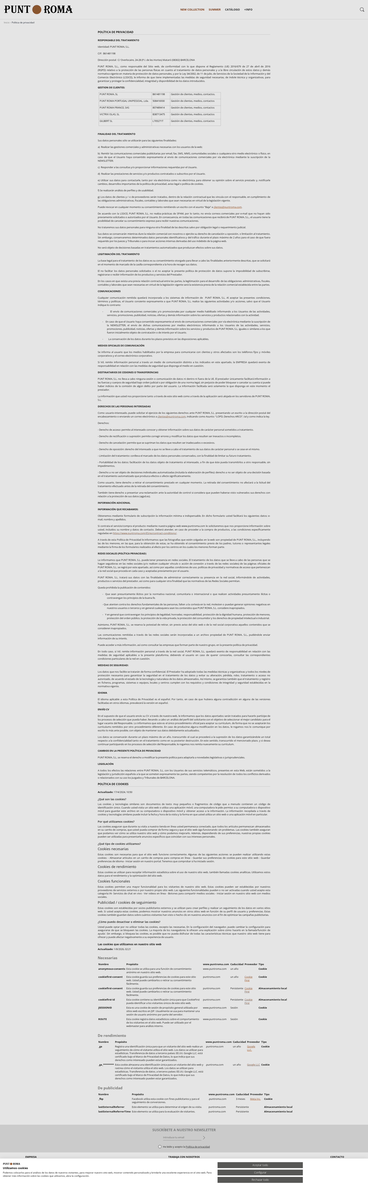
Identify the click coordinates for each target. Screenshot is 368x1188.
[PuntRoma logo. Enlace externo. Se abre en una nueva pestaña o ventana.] (11, 1164)
